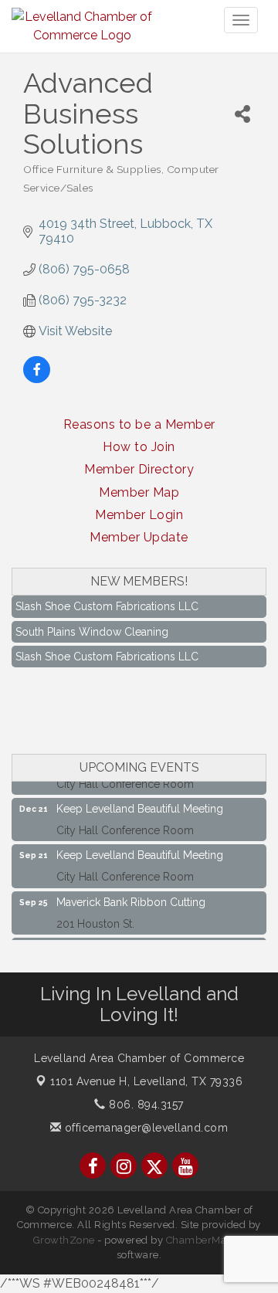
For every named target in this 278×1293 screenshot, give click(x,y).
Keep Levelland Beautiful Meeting (139, 804)
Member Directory (139, 469)
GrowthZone (64, 1240)
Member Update (139, 537)
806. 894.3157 (145, 1104)
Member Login (139, 514)
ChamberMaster (206, 1240)
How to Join (139, 446)
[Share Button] (242, 114)
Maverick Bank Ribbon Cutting (130, 897)
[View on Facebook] (36, 379)
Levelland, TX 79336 (146, 1081)
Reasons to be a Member (139, 424)
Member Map (139, 492)
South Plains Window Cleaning (91, 627)
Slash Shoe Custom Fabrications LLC (106, 602)
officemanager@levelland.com (144, 1128)
